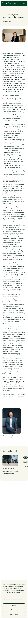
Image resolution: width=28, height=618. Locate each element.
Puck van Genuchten (18, 396)
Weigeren (14, 605)
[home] (9, 3)
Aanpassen (14, 609)
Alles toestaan (14, 614)
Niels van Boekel (6, 396)
